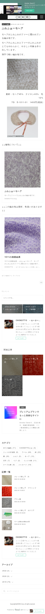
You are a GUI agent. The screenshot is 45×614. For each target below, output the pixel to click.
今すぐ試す (29, 10)
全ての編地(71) (7, 275)
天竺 (6, 460)
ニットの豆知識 (10, 452)
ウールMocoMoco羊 (22, 521)
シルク (17, 456)
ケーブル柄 (9, 465)
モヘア (29, 456)
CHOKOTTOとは (28, 448)
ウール (26, 452)
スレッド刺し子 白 (22, 476)
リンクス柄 (30, 460)
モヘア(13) (16, 275)
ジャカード (24, 465)
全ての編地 (6, 24)
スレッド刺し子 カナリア (24, 510)
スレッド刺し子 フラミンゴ (25, 488)
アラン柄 (17, 499)
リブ (17, 460)
